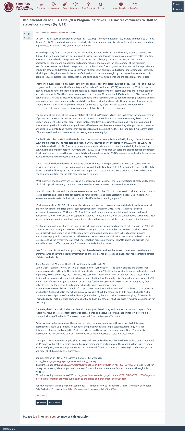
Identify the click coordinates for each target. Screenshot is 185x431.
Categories (75, 8)
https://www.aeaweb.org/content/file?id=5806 (92, 389)
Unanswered (53, 8)
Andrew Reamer (58, 32)
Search (101, 8)
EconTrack (134, 8)
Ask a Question (88, 8)
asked (38, 32)
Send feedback (9, 428)
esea (43, 395)
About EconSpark (121, 8)
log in (36, 416)
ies (38, 395)
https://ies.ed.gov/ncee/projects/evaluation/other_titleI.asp (66, 361)
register (50, 416)
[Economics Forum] (18, 7)
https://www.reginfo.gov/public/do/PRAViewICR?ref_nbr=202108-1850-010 (99, 364)
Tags (65, 8)
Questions (41, 8)
